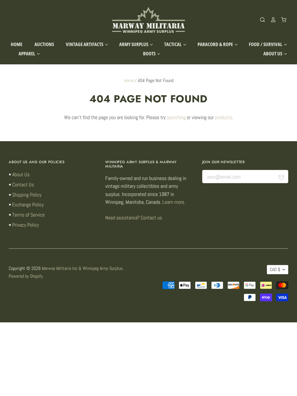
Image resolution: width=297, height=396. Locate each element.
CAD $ (275, 270)
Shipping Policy (26, 194)
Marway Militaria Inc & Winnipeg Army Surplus (82, 268)
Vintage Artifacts (85, 44)
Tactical (173, 44)
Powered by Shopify (26, 276)
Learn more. (173, 202)
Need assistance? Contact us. (134, 217)
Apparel (27, 53)
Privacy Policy (25, 224)
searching (176, 117)
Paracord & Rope (216, 44)
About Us (273, 53)
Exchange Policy (28, 204)
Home (16, 44)
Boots (149, 53)
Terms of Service (28, 214)
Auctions (44, 44)
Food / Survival (266, 44)
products (223, 117)
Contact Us (23, 184)
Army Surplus (134, 44)
